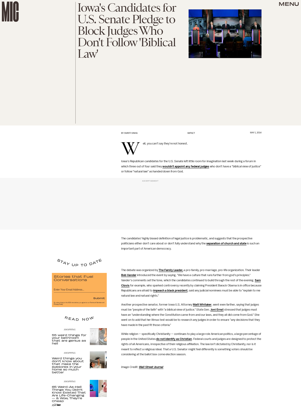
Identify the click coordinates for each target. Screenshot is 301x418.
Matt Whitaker (202, 304)
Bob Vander (128, 275)
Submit (99, 298)
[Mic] (10, 11)
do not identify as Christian (174, 339)
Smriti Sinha (131, 133)
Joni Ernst (217, 309)
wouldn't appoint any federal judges (185, 166)
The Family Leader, (171, 270)
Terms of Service (96, 302)
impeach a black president (170, 290)
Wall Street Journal (151, 367)
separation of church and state (226, 243)
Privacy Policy (58, 304)
